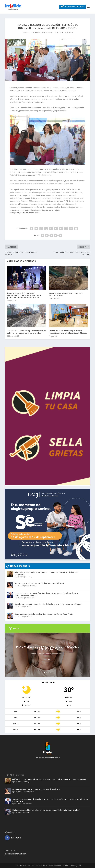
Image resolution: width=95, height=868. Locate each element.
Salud (65, 865)
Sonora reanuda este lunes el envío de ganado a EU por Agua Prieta (44, 614)
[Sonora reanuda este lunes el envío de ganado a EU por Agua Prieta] (10, 616)
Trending (28, 577)
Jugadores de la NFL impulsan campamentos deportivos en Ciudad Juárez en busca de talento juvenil (24, 295)
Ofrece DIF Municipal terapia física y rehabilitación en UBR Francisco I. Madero (68, 332)
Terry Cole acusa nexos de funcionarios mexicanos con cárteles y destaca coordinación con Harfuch (46, 594)
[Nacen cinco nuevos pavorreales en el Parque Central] (68, 277)
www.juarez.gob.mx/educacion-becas (24, 213)
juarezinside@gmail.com (15, 854)
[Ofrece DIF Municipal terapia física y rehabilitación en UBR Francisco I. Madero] (68, 315)
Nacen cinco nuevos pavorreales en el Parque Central (66, 294)
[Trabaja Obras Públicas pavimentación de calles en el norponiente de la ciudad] (26, 315)
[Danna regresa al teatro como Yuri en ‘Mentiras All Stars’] (10, 585)
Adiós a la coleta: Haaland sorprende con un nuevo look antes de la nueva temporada (47, 573)
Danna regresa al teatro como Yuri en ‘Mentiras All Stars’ (39, 583)
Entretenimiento (30, 586)
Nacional (28, 606)
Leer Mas (47, 659)
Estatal (23, 865)
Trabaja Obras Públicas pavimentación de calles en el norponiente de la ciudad (26, 332)
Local (56, 32)
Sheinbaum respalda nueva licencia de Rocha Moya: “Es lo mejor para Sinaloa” (48, 604)
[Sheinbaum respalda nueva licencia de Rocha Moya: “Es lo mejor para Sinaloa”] (10, 606)
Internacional (30, 598)
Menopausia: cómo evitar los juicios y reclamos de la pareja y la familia (47, 647)
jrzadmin (36, 32)
